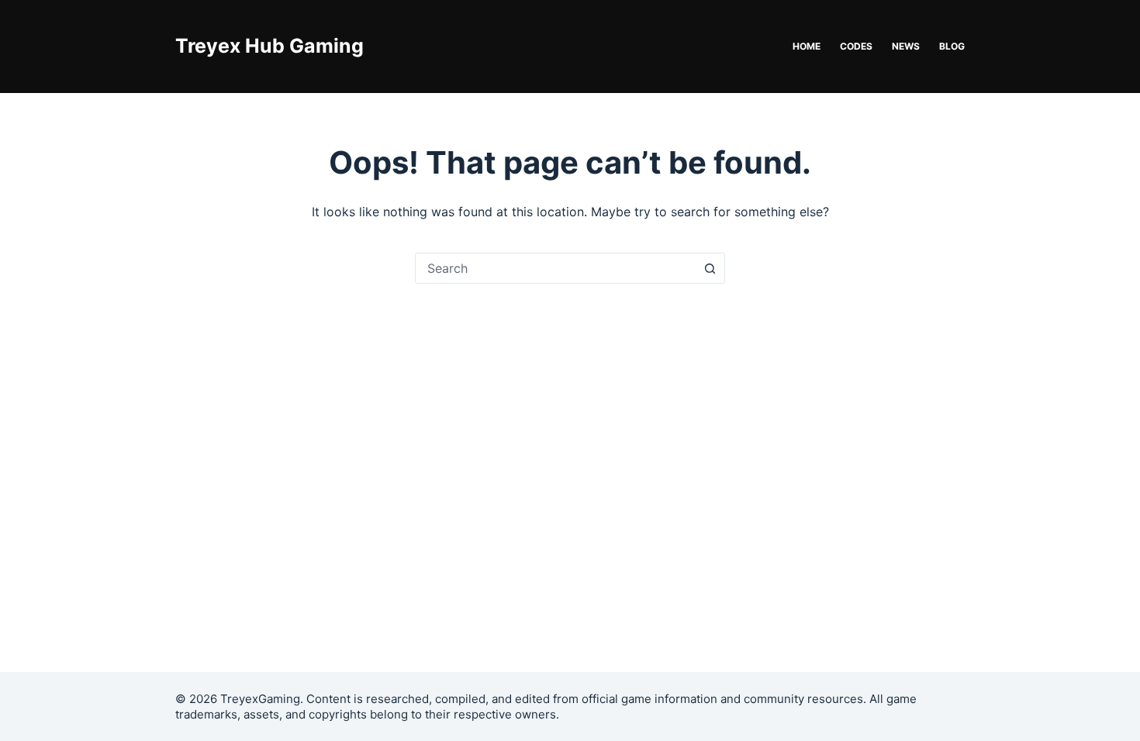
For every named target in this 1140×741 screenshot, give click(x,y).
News (906, 46)
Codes (856, 46)
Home (806, 46)
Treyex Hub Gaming (269, 45)
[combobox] (555, 268)
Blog (952, 46)
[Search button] (709, 268)
